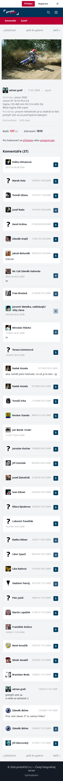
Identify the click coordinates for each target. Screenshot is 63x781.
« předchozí (9, 30)
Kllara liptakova (21, 506)
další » (56, 30)
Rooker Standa (20, 415)
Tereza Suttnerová (22, 349)
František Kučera (22, 626)
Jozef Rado (18, 209)
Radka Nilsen (19, 539)
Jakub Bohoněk (21, 253)
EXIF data (24, 120)
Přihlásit (28, 3)
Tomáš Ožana (20, 195)
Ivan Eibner (18, 492)
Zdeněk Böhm (20, 710)
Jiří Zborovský (20, 742)
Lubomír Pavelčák (22, 521)
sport (48, 90)
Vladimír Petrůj (21, 583)
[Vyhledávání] (48, 12)
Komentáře (10, 20)
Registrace (43, 3)
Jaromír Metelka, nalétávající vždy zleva (29, 308)
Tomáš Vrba (19, 400)
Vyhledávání (31, 775)
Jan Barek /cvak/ (21, 429)
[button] (56, 12)
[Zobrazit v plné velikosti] (31, 59)
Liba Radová (19, 568)
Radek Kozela (20, 368)
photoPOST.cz (24, 767)
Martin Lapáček (21, 612)
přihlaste (28, 140)
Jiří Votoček (19, 463)
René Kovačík (20, 645)
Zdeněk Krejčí (20, 238)
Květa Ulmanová (21, 162)
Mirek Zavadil (20, 660)
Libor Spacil (19, 554)
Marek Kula (18, 180)
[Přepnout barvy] (57, 3)
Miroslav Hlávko (21, 327)
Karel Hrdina (19, 224)
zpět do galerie (34, 30)
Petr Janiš (17, 597)
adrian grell (15, 90)
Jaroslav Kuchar (21, 448)
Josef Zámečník (21, 477)
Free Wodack (19, 293)
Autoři (24, 20)
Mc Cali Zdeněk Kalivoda (26, 271)
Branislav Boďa (20, 674)
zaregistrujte (47, 140)
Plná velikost (10, 120)
